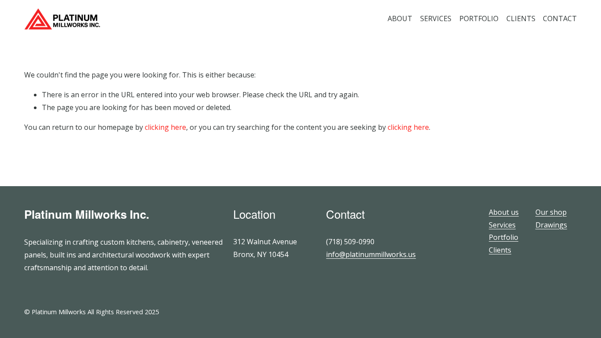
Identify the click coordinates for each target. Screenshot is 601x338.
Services (502, 225)
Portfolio (503, 237)
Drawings (551, 225)
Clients (500, 250)
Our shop (551, 212)
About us (504, 212)
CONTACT (560, 18)
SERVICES (435, 18)
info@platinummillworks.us (371, 254)
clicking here (165, 127)
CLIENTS (520, 18)
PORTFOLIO (478, 18)
